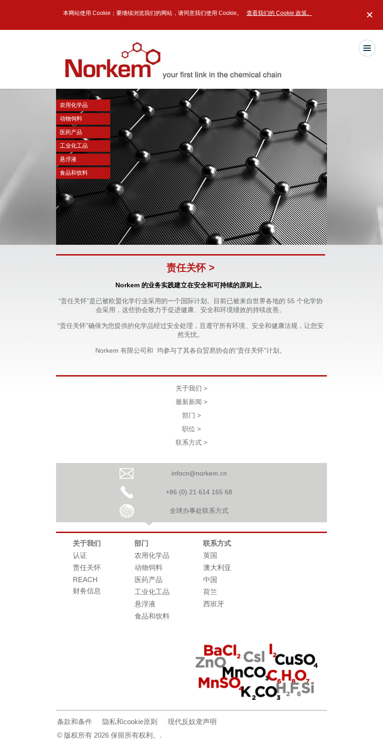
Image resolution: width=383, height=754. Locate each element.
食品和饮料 (74, 173)
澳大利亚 (217, 567)
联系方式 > (191, 442)
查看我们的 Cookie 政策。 (279, 13)
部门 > (191, 415)
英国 (210, 555)
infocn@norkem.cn (199, 473)
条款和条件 (74, 722)
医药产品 (71, 132)
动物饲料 (71, 118)
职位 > (191, 429)
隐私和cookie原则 (129, 722)
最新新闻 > (191, 401)
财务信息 (87, 591)
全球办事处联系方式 (199, 510)
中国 (210, 579)
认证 (80, 555)
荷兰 (210, 592)
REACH (85, 579)
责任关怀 (87, 567)
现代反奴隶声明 (192, 722)
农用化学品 (74, 105)
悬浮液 (68, 159)
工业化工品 (74, 145)
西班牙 (213, 604)
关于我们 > (191, 388)
